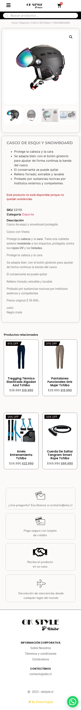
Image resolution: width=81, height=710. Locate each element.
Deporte (24, 22)
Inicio (14, 22)
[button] (70, 37)
